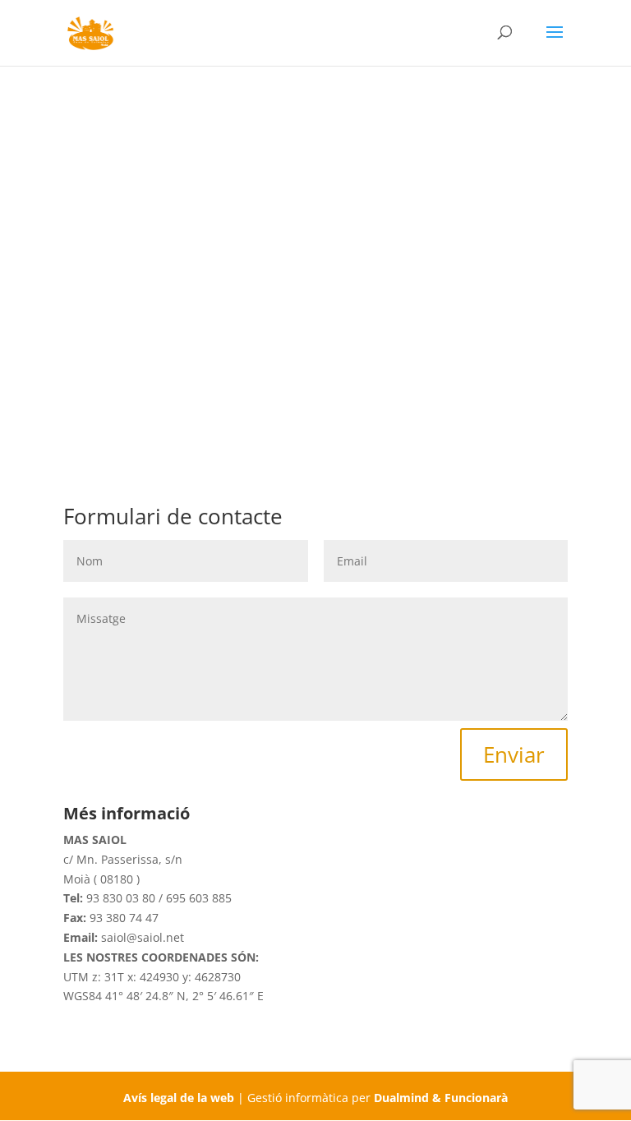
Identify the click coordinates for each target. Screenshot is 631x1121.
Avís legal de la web (178, 1097)
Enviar (514, 754)
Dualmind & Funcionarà (441, 1097)
